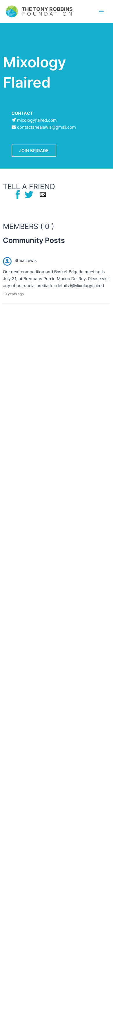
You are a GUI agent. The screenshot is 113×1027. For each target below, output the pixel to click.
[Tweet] (29, 194)
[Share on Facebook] (18, 194)
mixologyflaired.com (37, 120)
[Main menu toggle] (101, 11)
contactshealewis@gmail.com (46, 127)
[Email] (43, 194)
